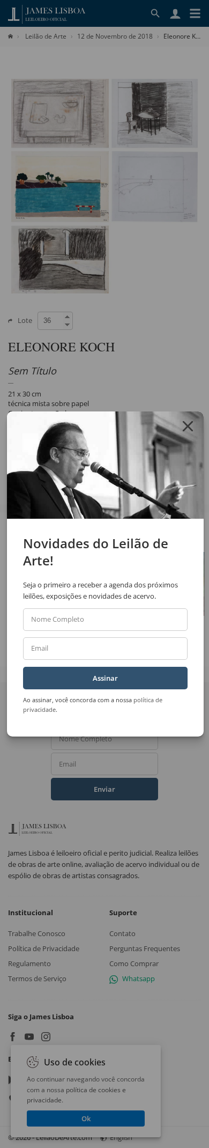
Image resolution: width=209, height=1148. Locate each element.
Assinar (105, 678)
